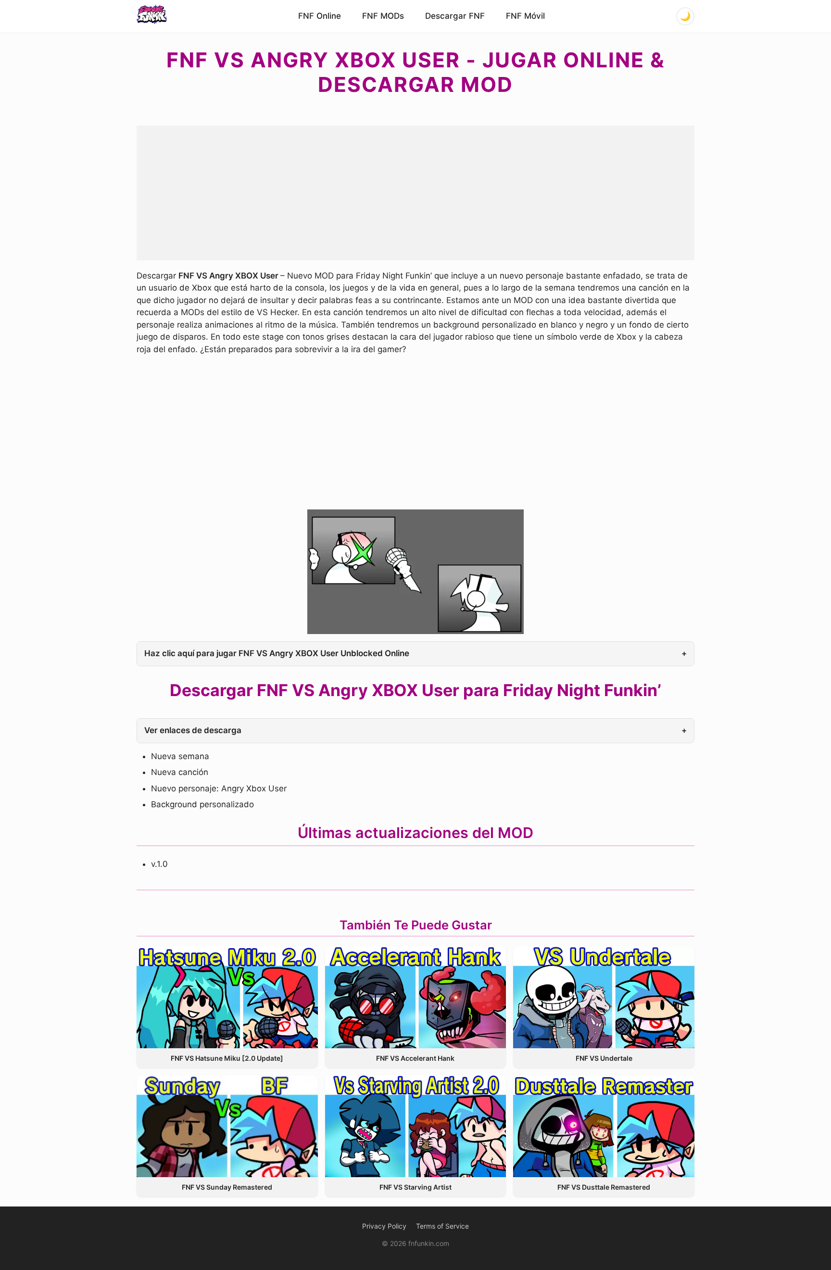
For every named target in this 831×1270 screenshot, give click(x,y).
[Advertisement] (415, 193)
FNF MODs (383, 16)
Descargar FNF (455, 16)
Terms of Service (442, 1226)
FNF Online (319, 16)
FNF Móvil (525, 16)
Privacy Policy (384, 1226)
